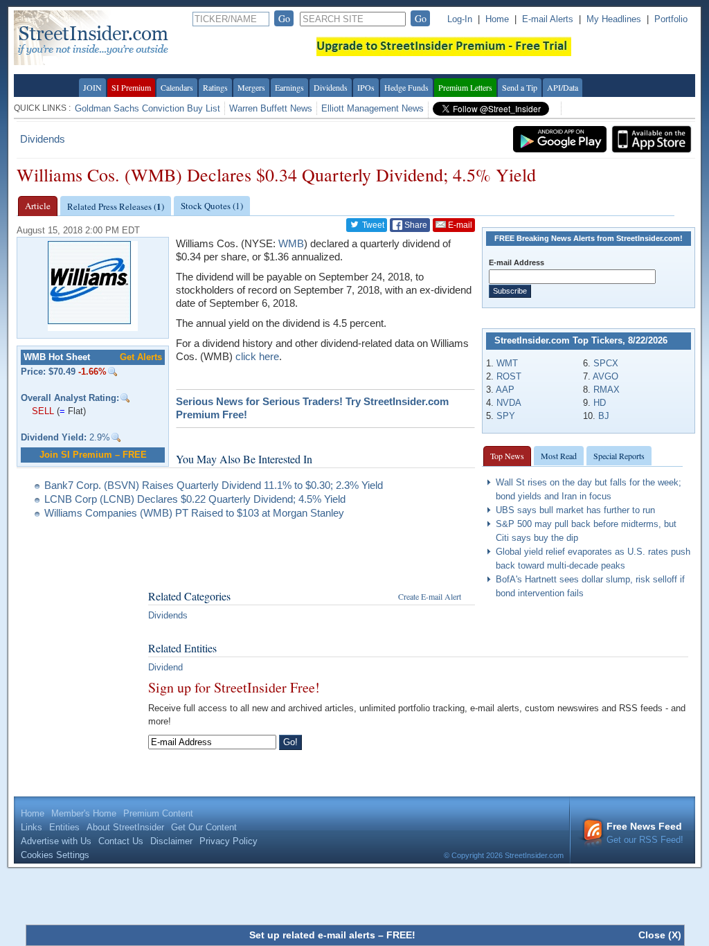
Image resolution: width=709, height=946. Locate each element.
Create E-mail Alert (429, 596)
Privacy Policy (228, 841)
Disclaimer (171, 841)
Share (414, 225)
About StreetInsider (125, 827)
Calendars (177, 87)
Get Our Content (204, 827)
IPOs (366, 87)
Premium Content (158, 813)
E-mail (459, 225)
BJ (603, 416)
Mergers (251, 87)
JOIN (92, 87)
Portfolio (671, 19)
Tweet (372, 225)
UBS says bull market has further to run (575, 510)
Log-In (459, 19)
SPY (505, 416)
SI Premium (131, 87)
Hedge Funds (406, 87)
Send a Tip (519, 87)
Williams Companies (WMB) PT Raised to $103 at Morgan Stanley (194, 513)
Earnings (289, 87)
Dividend (165, 667)
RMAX (606, 389)
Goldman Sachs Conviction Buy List (147, 108)
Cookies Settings (55, 855)
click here (257, 356)
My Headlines (613, 19)
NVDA (508, 403)
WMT (507, 363)
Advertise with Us (56, 841)
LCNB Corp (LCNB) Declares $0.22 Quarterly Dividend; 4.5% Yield (194, 499)
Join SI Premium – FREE (93, 454)
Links (31, 827)
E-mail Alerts (547, 19)
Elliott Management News (372, 108)
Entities (64, 827)
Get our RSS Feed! (645, 833)
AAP (505, 389)
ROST (508, 376)
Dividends (331, 87)
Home (497, 19)
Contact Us (120, 841)
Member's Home (83, 813)
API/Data (562, 87)
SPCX (605, 363)
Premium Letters (465, 87)
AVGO (605, 376)
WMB (291, 243)
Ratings (215, 87)
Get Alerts (141, 357)
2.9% (65, 437)
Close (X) (659, 934)
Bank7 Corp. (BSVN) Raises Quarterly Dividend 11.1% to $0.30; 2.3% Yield (213, 485)
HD (599, 403)
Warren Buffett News (270, 108)
